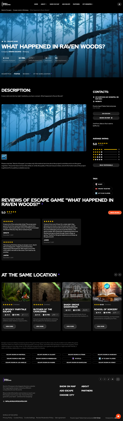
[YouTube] (112, 379)
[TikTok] (108, 379)
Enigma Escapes (15, 52)
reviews (100, 145)
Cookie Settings (29, 418)
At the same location (42, 74)
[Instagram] (104, 379)
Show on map (54, 4)
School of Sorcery (106, 309)
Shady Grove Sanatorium (71, 305)
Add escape (66, 4)
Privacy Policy (7, 418)
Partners (76, 4)
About (43, 4)
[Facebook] (100, 379)
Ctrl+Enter (96, 108)
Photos (17, 74)
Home (36, 4)
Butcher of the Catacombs (42, 310)
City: (87, 4)
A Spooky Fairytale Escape (14, 310)
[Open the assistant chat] (118, 416)
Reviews (26, 74)
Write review (114, 212)
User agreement (60, 418)
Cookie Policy (18, 418)
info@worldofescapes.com (16, 401)
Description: (6, 74)
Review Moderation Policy (44, 418)
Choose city (67, 395)
